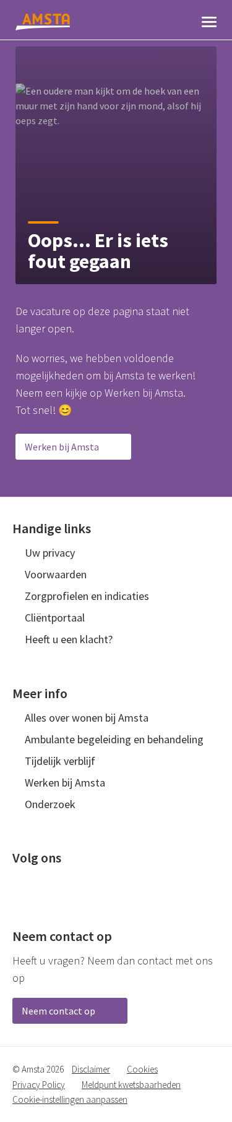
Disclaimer (91, 1069)
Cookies (142, 1069)
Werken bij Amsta (63, 447)
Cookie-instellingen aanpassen (69, 1099)
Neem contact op (59, 1011)
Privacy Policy (38, 1084)
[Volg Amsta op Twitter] (39, 883)
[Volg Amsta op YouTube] (80, 883)
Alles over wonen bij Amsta (86, 718)
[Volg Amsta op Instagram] (100, 883)
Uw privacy (50, 553)
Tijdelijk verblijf (60, 761)
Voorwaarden (56, 574)
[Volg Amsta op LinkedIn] (59, 883)
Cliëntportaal (55, 617)
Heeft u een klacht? (69, 639)
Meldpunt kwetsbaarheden (131, 1084)
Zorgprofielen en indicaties (87, 596)
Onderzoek (50, 804)
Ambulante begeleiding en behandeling (114, 739)
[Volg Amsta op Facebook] (18, 883)
